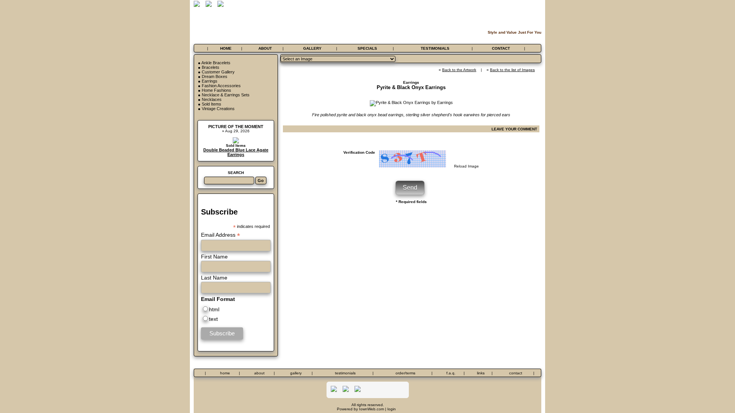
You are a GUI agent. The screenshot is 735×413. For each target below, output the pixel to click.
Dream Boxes (214, 76)
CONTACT (501, 48)
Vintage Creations (218, 108)
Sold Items (211, 104)
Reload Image (466, 166)
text (213, 319)
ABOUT (265, 48)
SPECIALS (367, 48)
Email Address (220, 235)
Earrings (209, 81)
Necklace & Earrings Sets (226, 95)
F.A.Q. (451, 373)
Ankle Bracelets (215, 62)
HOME (226, 48)
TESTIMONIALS (435, 48)
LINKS (481, 373)
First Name (214, 257)
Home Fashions (216, 90)
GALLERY (312, 48)
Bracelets (210, 67)
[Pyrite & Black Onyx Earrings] (411, 102)
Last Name (214, 278)
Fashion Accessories (221, 85)
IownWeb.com (371, 409)
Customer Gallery (218, 72)
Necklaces (212, 99)
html (214, 309)
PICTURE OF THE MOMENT (235, 126)
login (391, 409)
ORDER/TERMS (405, 373)
